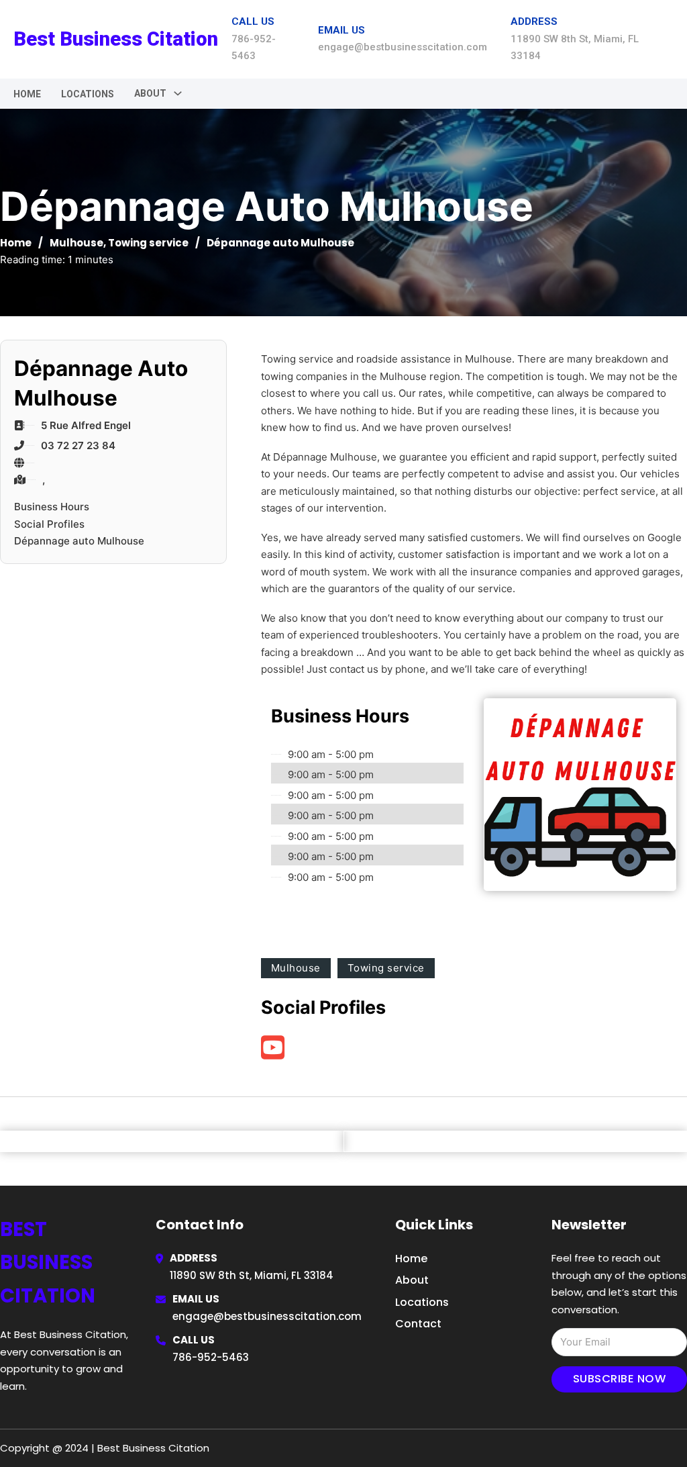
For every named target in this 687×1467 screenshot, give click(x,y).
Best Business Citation (115, 39)
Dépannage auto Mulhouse (79, 540)
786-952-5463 (210, 1357)
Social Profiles (49, 524)
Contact (418, 1323)
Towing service (148, 243)
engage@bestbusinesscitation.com (267, 1316)
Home (27, 94)
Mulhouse (76, 243)
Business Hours (51, 506)
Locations (87, 94)
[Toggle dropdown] (177, 93)
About (412, 1280)
